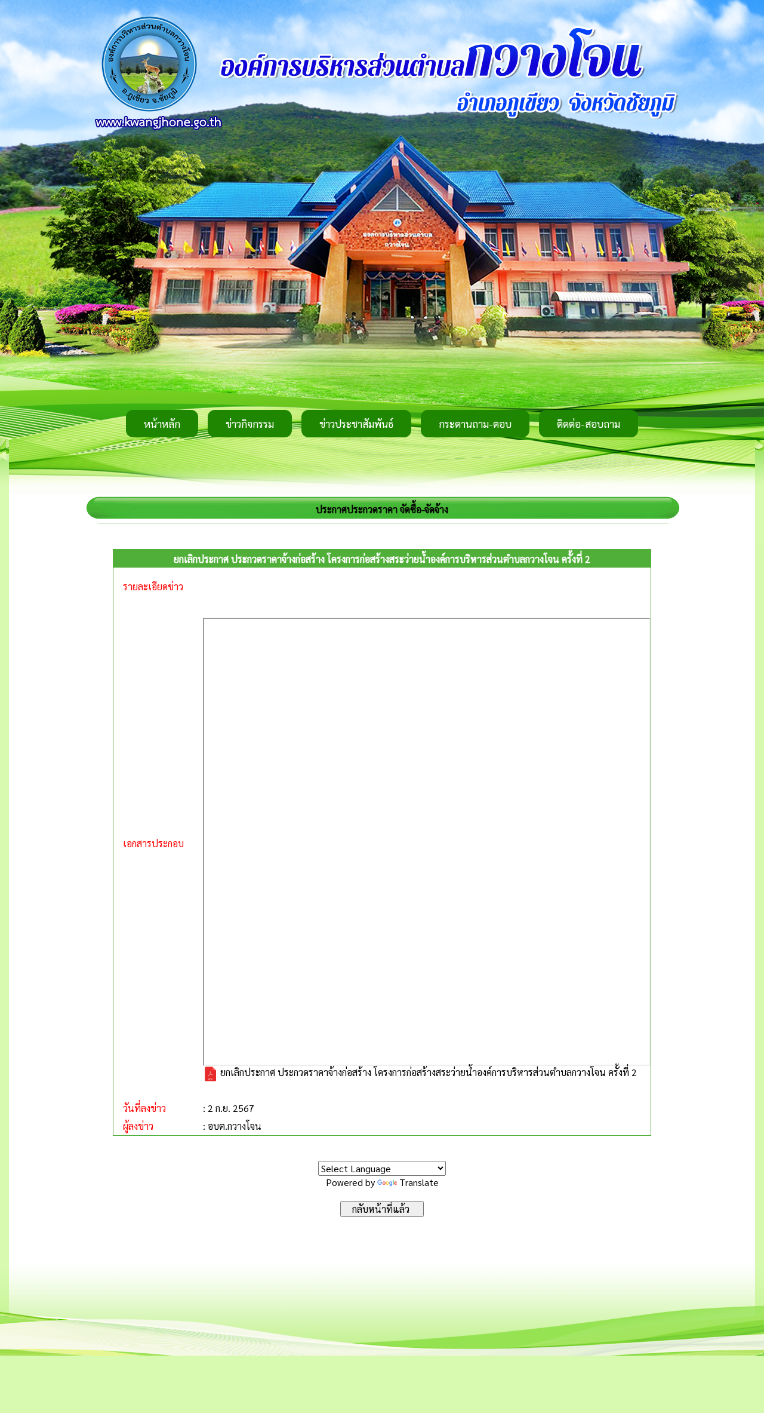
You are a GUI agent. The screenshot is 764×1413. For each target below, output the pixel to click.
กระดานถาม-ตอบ (475, 423)
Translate (419, 1182)
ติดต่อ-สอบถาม (588, 423)
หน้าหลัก (162, 423)
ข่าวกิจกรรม (250, 423)
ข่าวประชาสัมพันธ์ (356, 423)
